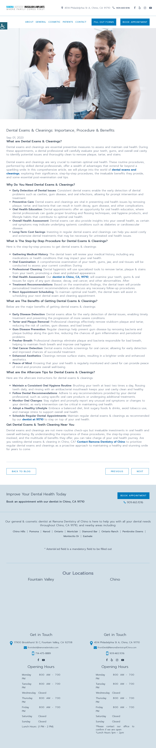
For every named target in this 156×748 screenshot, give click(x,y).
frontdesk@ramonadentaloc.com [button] (43, 647)
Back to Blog (21, 471)
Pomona (34, 531)
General (41, 22)
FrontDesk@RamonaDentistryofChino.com (117, 647)
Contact (81, 22)
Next (140, 471)
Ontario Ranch (109, 531)
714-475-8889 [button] (43, 653)
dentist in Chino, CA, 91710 (70, 277)
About (29, 22)
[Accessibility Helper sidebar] (3, 25)
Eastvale (87, 536)
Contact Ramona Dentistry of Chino (101, 442)
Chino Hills (19, 531)
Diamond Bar (89, 531)
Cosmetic (54, 22)
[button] (38, 660)
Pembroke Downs (132, 531)
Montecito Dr (71, 536)
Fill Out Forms (104, 22)
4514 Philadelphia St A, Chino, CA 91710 (87, 7)
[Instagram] (145, 7)
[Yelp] (139, 7)
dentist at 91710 (32, 419)
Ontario (58, 531)
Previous (117, 471)
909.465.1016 (122, 8)
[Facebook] (134, 7)
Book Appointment (135, 22)
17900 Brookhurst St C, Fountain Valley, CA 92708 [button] (43, 642)
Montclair (72, 531)
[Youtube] (150, 7)
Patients (68, 22)
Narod (46, 531)
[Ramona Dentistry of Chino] (25, 8)
